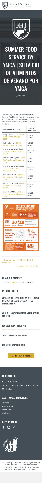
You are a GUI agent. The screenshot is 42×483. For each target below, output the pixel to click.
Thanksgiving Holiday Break (14, 335)
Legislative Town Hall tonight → (28, 266)
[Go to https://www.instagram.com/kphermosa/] (8, 427)
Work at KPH (7, 413)
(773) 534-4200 (11, 381)
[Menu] (38, 5)
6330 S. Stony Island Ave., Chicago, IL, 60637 (14, 194)
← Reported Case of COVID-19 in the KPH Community (17, 261)
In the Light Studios (30, 469)
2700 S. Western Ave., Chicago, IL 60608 (14, 185)
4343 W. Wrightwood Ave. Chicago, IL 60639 (22, 385)
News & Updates (8, 406)
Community (6, 410)
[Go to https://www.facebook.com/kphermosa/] (3, 427)
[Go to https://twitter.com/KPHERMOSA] (13, 427)
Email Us (9, 389)
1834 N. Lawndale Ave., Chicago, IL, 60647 (13, 177)
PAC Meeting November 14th (14, 325)
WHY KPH (5, 403)
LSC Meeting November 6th (13, 345)
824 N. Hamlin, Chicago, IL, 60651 (13, 144)
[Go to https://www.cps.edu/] (21, 444)
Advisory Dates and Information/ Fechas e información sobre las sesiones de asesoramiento (20, 300)
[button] (21, 355)
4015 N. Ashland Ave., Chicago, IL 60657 (11, 169)
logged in (15, 282)
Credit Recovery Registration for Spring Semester (20, 315)
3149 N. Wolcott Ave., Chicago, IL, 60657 (14, 160)
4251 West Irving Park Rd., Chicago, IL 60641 (14, 136)
